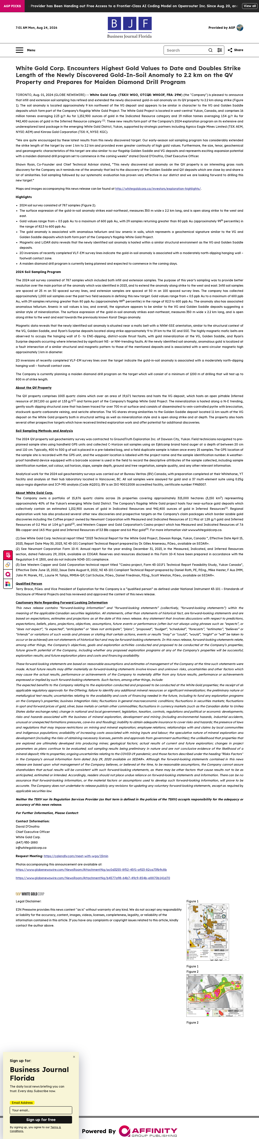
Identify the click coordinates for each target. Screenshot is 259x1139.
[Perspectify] (8, 565)
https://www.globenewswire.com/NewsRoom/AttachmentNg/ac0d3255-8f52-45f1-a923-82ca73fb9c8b (91, 870)
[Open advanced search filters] (219, 50)
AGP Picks (12, 6)
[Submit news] (8, 555)
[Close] (74, 1057)
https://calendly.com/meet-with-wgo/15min (76, 856)
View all (250, 6)
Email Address (22, 1103)
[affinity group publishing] (8, 574)
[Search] (210, 50)
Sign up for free (41, 1119)
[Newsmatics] (8, 584)
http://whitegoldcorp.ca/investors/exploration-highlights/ (158, 188)
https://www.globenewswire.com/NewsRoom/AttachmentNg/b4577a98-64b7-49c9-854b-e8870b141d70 (93, 878)
